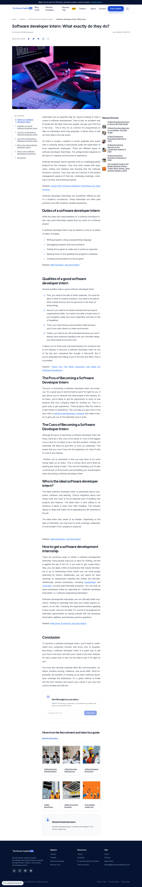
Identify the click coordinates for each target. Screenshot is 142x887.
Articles (22, 19)
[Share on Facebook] (34, 39)
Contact (102, 9)
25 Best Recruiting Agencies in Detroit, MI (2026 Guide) (118, 123)
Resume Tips (68, 8)
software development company (69, 413)
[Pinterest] (31, 871)
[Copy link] (48, 39)
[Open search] (127, 8)
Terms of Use (101, 882)
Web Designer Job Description (64, 265)
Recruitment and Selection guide (41, 19)
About (93, 9)
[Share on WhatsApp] (43, 39)
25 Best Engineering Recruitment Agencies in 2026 (116, 139)
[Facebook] (25, 871)
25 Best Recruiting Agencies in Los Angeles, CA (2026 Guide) (118, 130)
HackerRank (90, 582)
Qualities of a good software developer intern (27, 127)
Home (14, 19)
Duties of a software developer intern (25, 121)
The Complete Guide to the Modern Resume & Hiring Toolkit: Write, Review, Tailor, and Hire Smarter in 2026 (118, 167)
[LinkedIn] (14, 871)
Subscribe (90, 713)
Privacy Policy (114, 882)
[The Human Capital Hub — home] (22, 8)
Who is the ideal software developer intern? (27, 146)
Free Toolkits (115, 8)
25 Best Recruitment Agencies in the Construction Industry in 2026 (116, 148)
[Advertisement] (116, 76)
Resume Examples (57, 861)
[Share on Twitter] (29, 39)
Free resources (83, 865)
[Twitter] (20, 871)
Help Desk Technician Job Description (68, 623)
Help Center (108, 861)
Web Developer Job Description (65, 539)
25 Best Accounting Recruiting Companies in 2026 (116, 158)
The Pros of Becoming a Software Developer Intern (27, 133)
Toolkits (82, 9)
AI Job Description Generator (88, 861)
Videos (80, 854)
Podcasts (81, 858)
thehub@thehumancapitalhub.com (117, 865)
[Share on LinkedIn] (38, 39)
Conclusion (21, 158)
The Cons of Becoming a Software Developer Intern (27, 140)
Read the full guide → (50, 738)
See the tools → (97, 2)
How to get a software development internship (26, 153)
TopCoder (47, 586)
